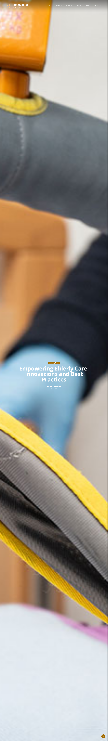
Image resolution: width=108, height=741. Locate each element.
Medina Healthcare (54, 386)
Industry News (54, 363)
